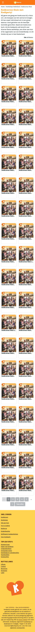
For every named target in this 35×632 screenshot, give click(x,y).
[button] (3, 2)
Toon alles (20, 504)
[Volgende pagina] (12, 504)
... (31, 499)
